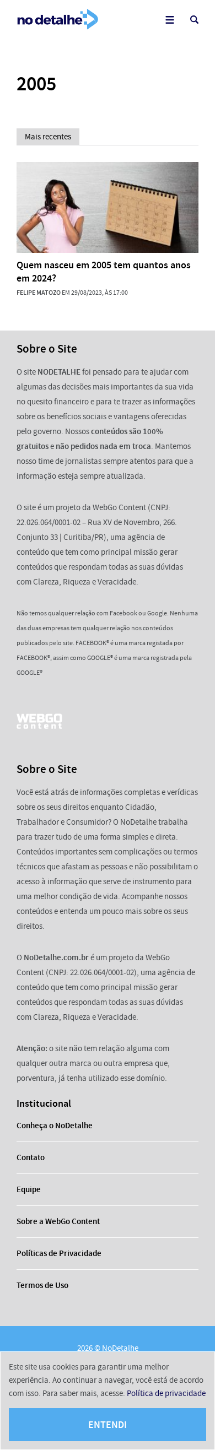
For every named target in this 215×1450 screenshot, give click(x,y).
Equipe (29, 1189)
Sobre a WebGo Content (58, 1221)
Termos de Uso (42, 1285)
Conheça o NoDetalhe (55, 1125)
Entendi (107, 1424)
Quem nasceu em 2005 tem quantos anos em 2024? (104, 271)
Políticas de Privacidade (59, 1253)
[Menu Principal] (169, 19)
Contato (31, 1157)
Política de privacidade (166, 1393)
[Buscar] (194, 19)
